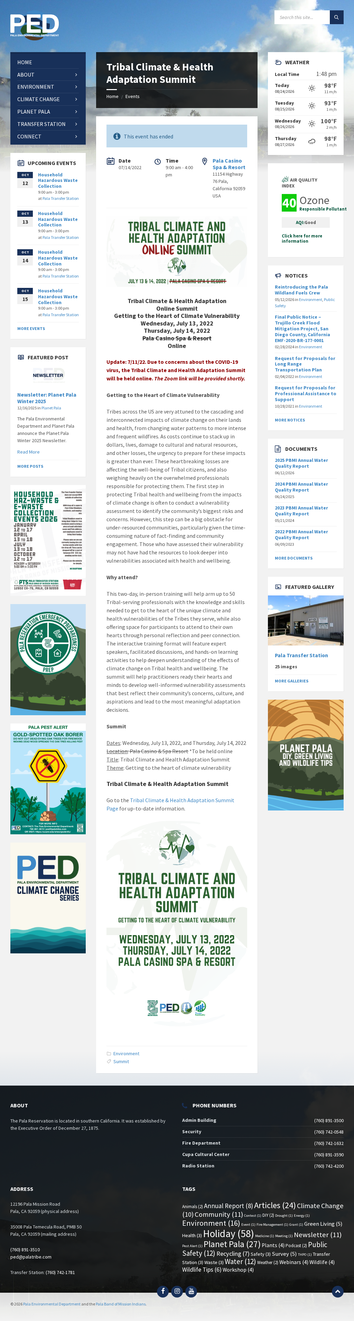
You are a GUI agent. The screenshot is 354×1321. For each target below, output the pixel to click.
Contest (252, 1215)
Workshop (238, 1269)
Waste (214, 1262)
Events (132, 96)
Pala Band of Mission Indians (121, 1304)
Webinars (293, 1262)
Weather (267, 1262)
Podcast (296, 1246)
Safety (261, 1254)
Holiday (228, 1233)
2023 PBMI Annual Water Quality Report (301, 511)
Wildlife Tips (202, 1269)
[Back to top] (338, 1292)
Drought (284, 1215)
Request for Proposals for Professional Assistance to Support (305, 393)
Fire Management (272, 1224)
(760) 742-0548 (329, 1132)
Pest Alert (192, 1246)
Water (240, 1261)
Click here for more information (302, 238)
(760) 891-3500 (329, 1120)
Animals (192, 1207)
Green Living (323, 1223)
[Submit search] (337, 17)
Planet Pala (51, 407)
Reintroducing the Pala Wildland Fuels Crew (301, 290)
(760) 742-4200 (329, 1166)
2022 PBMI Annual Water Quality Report (301, 534)
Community (219, 1214)
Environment (126, 1053)
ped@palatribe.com (31, 1257)
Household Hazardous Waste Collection (58, 181)
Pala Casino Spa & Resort (229, 164)
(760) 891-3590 (329, 1155)
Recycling (233, 1253)
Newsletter (318, 1234)
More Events (31, 328)
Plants (273, 1245)
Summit (121, 1061)
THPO (305, 1254)
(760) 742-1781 (60, 1272)
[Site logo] (34, 38)
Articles (275, 1205)
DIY (268, 1215)
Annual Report (228, 1206)
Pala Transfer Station (61, 198)
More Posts (30, 466)
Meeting (284, 1236)
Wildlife (322, 1262)
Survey (284, 1253)
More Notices (290, 419)
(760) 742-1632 (329, 1143)
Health (192, 1235)
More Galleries (291, 680)
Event (248, 1224)
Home (112, 96)
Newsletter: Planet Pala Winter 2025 (46, 398)
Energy (302, 1215)
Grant (296, 1224)
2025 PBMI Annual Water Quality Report (301, 463)
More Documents (294, 558)
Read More (28, 452)
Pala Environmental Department (52, 1304)
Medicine (264, 1236)
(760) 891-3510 (25, 1249)
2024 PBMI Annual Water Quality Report (301, 487)
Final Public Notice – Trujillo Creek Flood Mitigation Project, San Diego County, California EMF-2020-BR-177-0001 (302, 328)
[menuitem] (48, 62)
